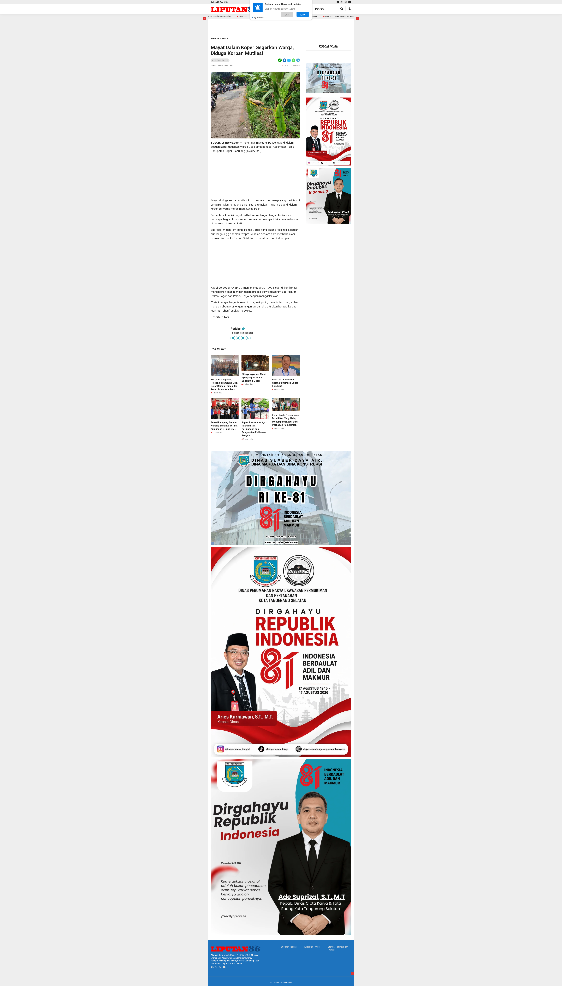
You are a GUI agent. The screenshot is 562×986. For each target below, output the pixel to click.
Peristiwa (319, 9)
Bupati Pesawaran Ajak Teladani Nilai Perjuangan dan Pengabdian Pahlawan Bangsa (254, 429)
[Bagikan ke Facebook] (284, 60)
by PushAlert (258, 17)
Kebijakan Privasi (312, 947)
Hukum (225, 38)
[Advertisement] (220, 23)
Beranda (215, 38)
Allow (302, 14)
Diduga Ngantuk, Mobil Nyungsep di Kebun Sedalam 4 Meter (253, 377)
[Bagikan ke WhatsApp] (293, 60)
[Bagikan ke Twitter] (289, 60)
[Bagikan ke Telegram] (298, 60)
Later (287, 14)
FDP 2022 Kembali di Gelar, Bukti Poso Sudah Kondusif (285, 383)
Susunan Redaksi (289, 947)
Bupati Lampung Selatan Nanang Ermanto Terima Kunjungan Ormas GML (224, 425)
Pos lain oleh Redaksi (242, 332)
